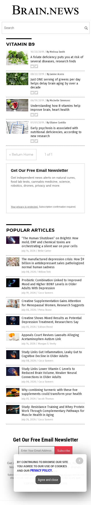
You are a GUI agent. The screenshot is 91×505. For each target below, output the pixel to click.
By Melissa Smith (56, 51)
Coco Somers (45, 292)
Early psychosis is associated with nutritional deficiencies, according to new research (56, 132)
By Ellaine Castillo (56, 122)
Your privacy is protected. (24, 206)
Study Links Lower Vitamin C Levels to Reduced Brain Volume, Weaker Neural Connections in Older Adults (49, 373)
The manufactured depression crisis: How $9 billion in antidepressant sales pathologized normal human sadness (53, 263)
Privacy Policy (41, 470)
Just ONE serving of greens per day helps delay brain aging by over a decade (55, 83)
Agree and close (48, 480)
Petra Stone (45, 309)
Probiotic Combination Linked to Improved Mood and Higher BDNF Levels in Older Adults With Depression (52, 284)
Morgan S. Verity (47, 343)
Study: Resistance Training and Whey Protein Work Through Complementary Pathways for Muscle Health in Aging (53, 411)
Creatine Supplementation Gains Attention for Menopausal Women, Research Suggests (53, 303)
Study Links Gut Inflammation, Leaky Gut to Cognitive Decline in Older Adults (52, 354)
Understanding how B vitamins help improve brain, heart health (55, 108)
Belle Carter (44, 250)
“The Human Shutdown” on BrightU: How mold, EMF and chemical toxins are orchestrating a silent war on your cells (50, 242)
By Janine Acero (55, 74)
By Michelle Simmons (58, 100)
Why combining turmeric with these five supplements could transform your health (52, 392)
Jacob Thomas (46, 398)
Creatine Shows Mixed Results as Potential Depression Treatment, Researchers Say (52, 320)
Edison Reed (45, 326)
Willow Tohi (44, 271)
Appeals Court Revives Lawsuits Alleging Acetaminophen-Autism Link (50, 337)
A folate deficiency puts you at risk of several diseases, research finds (56, 59)
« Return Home (21, 155)
